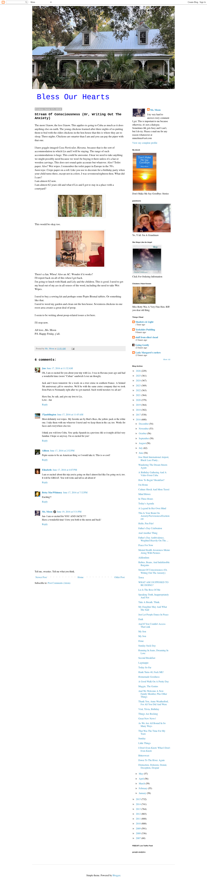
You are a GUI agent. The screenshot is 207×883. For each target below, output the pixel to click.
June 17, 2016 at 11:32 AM (60, 368)
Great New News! (147, 718)
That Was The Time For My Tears (151, 732)
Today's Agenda (146, 503)
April (141, 778)
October (143, 433)
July (141, 448)
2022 (138, 390)
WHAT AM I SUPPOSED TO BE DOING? (153, 584)
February (143, 788)
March (142, 783)
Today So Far (144, 667)
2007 (138, 838)
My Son (142, 631)
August (142, 443)
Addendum (143, 557)
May (141, 773)
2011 (138, 818)
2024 (138, 380)
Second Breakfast (146, 657)
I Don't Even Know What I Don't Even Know (154, 749)
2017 (138, 414)
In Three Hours (145, 498)
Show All (166, 359)
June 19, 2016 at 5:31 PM (69, 511)
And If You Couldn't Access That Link (151, 625)
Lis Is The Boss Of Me (149, 589)
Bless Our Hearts (73, 97)
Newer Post (41, 577)
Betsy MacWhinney (52, 492)
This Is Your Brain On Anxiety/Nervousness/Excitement (153, 515)
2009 (138, 828)
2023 (138, 385)
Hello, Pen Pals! (146, 523)
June (141, 452)
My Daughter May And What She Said (152, 608)
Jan (44, 368)
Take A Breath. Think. (149, 602)
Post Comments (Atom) (59, 582)
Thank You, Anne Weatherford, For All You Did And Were (153, 703)
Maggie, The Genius (148, 686)
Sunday (142, 738)
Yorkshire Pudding (145, 329)
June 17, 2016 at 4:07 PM (65, 469)
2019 (138, 404)
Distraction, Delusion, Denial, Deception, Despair (152, 766)
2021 (138, 395)
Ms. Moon (47, 511)
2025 (138, 375)
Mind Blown (144, 494)
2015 (138, 799)
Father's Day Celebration (150, 528)
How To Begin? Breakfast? (151, 480)
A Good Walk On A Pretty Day (153, 681)
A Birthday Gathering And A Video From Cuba (152, 474)
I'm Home (143, 484)
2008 (138, 833)
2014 (138, 804)
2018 (138, 409)
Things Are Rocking (148, 713)
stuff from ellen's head (146, 337)
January (143, 793)
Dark (140, 619)
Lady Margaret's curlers (148, 352)
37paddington (49, 414)
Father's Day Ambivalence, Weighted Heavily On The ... (153, 539)
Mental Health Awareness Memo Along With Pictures (154, 551)
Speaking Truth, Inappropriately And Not (153, 596)
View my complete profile (144, 142)
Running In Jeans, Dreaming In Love (153, 652)
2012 (138, 813)
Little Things (144, 743)
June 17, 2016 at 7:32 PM (75, 492)
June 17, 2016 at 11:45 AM (70, 414)
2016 (138, 419)
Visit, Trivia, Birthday (148, 709)
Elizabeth (47, 469)
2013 (138, 808)
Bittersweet (143, 755)
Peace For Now (145, 545)
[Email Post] (73, 348)
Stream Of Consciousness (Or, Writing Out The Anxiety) (152, 571)
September (144, 438)
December (144, 423)
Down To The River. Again (151, 760)
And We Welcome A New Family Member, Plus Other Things (152, 693)
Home (80, 577)
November (144, 428)
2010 (138, 823)
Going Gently (142, 345)
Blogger (116, 875)
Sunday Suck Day (147, 645)
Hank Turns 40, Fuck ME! (151, 672)
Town (141, 577)
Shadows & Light (144, 321)
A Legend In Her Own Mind (152, 508)
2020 (138, 399)
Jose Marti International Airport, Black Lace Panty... (153, 458)
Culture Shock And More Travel (153, 489)
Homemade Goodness (149, 676)
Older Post (119, 577)
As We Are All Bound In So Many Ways (152, 724)
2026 (138, 370)
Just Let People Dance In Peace (153, 614)
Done (141, 640)
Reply (45, 404)
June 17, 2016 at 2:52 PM (62, 450)
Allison (45, 450)
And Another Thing (147, 532)
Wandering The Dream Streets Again (152, 466)
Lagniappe (143, 662)
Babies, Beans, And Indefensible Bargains (154, 564)
